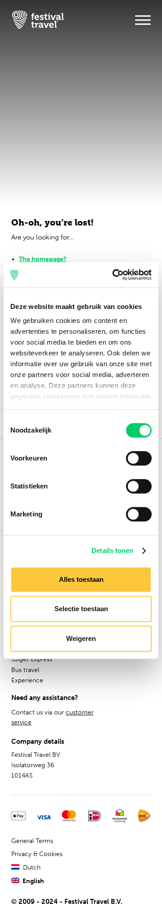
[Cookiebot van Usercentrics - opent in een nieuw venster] (114, 275)
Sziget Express (31, 659)
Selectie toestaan (81, 608)
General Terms (32, 841)
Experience (27, 680)
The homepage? (43, 259)
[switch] (139, 458)
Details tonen (112, 550)
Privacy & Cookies (37, 854)
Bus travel (25, 670)
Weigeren (81, 638)
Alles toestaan (81, 579)
